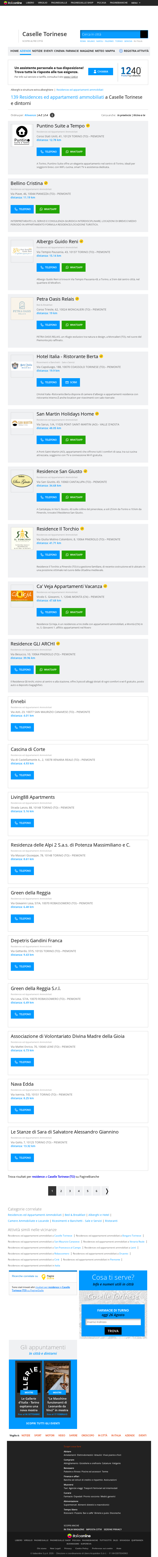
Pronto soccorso (91, 1496)
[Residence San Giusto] (22, 480)
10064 (80, 539)
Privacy (68, 1548)
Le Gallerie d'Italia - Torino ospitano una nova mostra (28, 1404)
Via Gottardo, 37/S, (23, 951)
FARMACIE (72, 51)
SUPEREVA (86, 1544)
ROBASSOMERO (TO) (63, 903)
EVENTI (48, 51)
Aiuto (118, 1548)
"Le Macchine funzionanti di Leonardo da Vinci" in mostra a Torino (57, 1405)
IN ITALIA (138, 41)
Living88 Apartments (33, 797)
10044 (31, 194)
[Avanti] (105, 1191)
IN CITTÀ (102, 1435)
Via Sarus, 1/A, (46, 424)
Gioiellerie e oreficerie (90, 1463)
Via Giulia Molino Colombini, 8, (56, 539)
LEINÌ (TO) (53, 1046)
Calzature (106, 1463)
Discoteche (115, 1512)
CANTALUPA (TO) (80, 482)
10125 (30, 1142)
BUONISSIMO (73, 1544)
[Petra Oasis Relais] (22, 308)
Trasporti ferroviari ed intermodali (101, 1488)
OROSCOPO (88, 1435)
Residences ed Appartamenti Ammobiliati (57, 131)
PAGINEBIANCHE (119, 3)
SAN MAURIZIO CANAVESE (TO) (54, 712)
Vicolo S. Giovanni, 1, (50, 597)
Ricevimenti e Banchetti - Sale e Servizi (56, 362)
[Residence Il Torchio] (22, 538)
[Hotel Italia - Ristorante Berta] (22, 366)
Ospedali (78, 1496)
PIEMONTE (97, 136)
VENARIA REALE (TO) (66, 760)
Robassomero (61, 1253)
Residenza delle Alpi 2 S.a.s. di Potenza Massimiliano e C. (70, 845)
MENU (134, 3)
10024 (63, 309)
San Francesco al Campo (67, 1247)
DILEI (115, 1540)
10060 (65, 482)
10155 (39, 951)
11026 (59, 424)
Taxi (66, 1488)
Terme (105, 1471)
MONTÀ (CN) (80, 597)
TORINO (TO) (80, 136)
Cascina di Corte (28, 749)
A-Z (40, 115)
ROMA (83, 41)
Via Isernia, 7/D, (21, 1094)
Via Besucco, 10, (21, 654)
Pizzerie (78, 1512)
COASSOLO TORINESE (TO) (88, 367)
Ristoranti (111, 1221)
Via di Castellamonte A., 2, (28, 760)
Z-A (46, 115)
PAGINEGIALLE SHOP (82, 3)
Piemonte (115, 1259)
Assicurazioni (110, 1479)
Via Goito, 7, (18, 1142)
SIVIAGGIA (125, 1540)
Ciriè (56, 1259)
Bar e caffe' (88, 1512)
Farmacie (68, 1496)
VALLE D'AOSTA (109, 424)
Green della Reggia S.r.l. (36, 988)
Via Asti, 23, (18, 712)
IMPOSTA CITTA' (94, 1529)
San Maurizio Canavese (67, 1241)
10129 (67, 136)
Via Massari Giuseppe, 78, (28, 855)
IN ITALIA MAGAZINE (74, 1529)
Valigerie (116, 1463)
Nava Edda (22, 1084)
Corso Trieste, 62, (48, 309)
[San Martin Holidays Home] (22, 423)
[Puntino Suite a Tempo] (22, 135)
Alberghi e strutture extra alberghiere (32, 89)
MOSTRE (29, 1392)
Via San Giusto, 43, (49, 482)
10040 (42, 1046)
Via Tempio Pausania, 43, (53, 252)
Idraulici (98, 1454)
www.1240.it (71, 76)
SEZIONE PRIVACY (113, 1529)
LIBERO (30, 3)
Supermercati (70, 1504)
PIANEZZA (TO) (45, 194)
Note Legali (55, 1548)
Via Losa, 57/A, (20, 999)
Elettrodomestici (85, 1454)
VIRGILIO (42, 3)
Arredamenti (70, 1454)
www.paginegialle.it (51, 1277)
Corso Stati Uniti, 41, (50, 136)
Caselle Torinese (44, 34)
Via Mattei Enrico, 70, (24, 1046)
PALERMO (109, 41)
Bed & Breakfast (44, 304)
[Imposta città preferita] (12, 34)
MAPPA (110, 51)
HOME (14, 51)
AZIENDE (25, 51)
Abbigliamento (71, 1463)
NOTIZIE (37, 51)
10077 (30, 712)
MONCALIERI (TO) (79, 309)
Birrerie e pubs (101, 1512)
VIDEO (61, 1435)
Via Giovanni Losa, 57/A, (26, 903)
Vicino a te (139, 115)
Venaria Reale (137, 1241)
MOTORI (49, 1435)
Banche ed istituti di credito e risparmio (83, 1479)
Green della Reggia (30, 892)
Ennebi (18, 701)
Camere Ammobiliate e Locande (28, 1221)
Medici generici (108, 1496)
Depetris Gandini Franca (36, 940)
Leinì (133, 1247)
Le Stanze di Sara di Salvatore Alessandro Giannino (65, 1132)
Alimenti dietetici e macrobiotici (93, 1504)
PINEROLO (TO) (95, 539)
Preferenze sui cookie (102, 1548)
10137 (73, 252)
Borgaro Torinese (131, 1235)
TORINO (119, 41)
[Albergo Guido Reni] (22, 251)
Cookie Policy (81, 1548)
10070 (66, 367)
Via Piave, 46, (19, 194)
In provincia (124, 115)
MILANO (91, 41)
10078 (48, 760)
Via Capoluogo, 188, (49, 367)
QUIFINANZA (137, 1540)
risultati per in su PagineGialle (41, 1288)
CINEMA (59, 51)
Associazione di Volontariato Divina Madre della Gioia (67, 1036)
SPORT (37, 1435)
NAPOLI (99, 41)
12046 (67, 597)
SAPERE (73, 1435)
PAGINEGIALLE (59, 3)
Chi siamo (41, 1548)
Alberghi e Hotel (98, 1215)
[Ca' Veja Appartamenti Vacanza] (22, 595)
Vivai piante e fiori (112, 1454)
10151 (35, 1094)
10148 (37, 807)
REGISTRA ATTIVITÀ (136, 51)
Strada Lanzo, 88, (22, 807)
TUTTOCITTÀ (106, 1540)
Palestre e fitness (72, 1471)
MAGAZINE (87, 51)
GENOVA (128, 41)
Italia (57, 1265)
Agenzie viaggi (76, 1488)
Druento (123, 1253)
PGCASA (101, 3)
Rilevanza (30, 115)
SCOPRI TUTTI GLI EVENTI (43, 1423)
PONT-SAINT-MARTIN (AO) (81, 424)
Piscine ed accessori (91, 1471)
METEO (99, 51)
